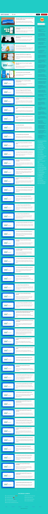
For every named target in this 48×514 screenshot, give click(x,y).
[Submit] (46, 24)
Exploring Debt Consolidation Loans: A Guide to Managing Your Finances (42, 87)
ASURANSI (20, 506)
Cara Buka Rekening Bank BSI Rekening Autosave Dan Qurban (24, 321)
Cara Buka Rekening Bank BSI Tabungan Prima (24, 392)
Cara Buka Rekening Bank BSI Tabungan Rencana (24, 329)
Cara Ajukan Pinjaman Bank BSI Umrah (23, 213)
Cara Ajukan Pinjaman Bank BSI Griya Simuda (24, 302)
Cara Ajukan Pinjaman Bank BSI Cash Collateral (24, 222)
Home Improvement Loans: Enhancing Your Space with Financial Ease (42, 75)
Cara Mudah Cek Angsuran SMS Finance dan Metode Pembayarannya (42, 136)
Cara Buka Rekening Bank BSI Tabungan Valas (24, 482)
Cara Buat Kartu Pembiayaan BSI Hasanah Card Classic (24, 117)
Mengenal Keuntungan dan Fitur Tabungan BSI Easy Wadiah (24, 28)
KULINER (33, 506)
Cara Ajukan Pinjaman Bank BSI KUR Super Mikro (24, 187)
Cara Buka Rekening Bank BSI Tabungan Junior (24, 357)
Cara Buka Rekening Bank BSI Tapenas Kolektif (24, 383)
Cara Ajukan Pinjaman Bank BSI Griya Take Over (24, 152)
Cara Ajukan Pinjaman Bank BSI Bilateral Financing (23, 161)
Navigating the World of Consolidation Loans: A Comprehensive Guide (42, 82)
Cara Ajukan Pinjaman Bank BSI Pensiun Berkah (24, 267)
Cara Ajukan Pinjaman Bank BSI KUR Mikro (23, 196)
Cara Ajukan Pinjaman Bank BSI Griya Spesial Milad (24, 143)
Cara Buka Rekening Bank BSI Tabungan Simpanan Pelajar (25, 348)
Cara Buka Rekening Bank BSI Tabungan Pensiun (24, 437)
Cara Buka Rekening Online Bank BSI (22, 134)
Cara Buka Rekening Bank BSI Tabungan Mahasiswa (23, 366)
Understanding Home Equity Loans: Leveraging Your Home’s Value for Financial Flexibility (42, 66)
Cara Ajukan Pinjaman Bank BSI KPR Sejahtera (24, 231)
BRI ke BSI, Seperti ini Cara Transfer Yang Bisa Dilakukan (24, 64)
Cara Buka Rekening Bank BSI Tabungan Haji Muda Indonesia (23, 401)
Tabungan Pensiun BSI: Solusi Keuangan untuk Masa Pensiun (24, 37)
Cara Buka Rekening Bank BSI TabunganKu (23, 446)
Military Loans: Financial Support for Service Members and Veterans (42, 39)
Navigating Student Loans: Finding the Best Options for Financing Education (42, 71)
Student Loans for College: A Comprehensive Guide (41, 30)
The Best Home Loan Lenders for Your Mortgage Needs (41, 43)
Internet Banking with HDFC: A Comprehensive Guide (42, 117)
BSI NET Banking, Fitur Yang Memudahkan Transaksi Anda (23, 81)
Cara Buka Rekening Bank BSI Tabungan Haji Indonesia (23, 411)
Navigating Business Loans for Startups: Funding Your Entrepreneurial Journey (42, 51)
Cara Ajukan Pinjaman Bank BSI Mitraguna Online (25, 258)
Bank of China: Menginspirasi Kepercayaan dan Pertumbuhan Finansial (42, 122)
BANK (6, 506)
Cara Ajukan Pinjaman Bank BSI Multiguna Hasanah (23, 294)
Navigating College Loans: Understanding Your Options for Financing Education (42, 61)
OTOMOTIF (26, 506)
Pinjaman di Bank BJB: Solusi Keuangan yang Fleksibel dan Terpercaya (42, 91)
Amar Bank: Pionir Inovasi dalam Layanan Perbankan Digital (42, 95)
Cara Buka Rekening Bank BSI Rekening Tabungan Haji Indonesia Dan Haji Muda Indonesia (24, 312)
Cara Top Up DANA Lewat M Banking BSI (23, 72)
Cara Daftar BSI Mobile (20, 125)
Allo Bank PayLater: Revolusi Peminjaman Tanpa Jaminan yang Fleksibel (41, 103)
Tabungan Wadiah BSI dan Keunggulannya (23, 54)
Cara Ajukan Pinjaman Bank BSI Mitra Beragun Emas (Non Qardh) (24, 250)
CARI (38, 14)
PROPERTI (13, 506)
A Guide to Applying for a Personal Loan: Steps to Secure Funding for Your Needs (42, 56)
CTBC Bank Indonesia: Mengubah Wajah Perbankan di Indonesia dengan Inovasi (42, 131)
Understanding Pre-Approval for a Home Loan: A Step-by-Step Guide (41, 35)
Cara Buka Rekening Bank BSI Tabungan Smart (24, 420)
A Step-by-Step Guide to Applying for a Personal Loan (42, 47)
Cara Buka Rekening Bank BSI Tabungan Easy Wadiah (24, 339)
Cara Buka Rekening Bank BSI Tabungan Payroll (24, 374)
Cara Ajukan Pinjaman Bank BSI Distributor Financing (23, 240)
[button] (14, 14)
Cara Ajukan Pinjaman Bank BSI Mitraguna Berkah (23, 178)
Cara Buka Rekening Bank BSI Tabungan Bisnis (24, 455)
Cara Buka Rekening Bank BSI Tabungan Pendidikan (23, 464)
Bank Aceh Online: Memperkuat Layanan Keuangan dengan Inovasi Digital (42, 113)
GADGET (40, 506)
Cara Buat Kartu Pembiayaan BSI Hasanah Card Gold (24, 108)
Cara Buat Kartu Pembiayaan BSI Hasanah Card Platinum (24, 98)
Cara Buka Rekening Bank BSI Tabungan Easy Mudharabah (24, 474)
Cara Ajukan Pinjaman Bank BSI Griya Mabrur (24, 169)
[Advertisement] (24, 6)
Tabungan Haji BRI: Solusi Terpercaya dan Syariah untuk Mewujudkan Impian (24, 19)
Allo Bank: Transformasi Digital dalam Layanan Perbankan (42, 99)
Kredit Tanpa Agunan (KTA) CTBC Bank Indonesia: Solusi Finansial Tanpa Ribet (41, 127)
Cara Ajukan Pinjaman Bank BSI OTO (22, 276)
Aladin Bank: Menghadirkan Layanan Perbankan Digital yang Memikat (42, 108)
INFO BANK (5, 14)
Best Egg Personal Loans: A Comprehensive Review (42, 79)
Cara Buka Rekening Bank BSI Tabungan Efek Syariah (24, 429)
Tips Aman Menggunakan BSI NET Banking (23, 90)
